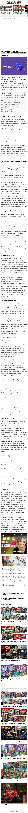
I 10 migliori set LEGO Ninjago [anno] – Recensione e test (18, 13)
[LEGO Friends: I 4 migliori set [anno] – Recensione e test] (14, 670)
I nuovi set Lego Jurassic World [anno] (9, 781)
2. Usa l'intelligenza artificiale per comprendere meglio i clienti (13, 98)
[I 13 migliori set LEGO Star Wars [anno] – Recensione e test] (6, 8)
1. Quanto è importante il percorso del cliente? (13, 95)
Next (27, 11)
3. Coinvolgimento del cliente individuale (12, 100)
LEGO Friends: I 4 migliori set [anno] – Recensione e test (13, 679)
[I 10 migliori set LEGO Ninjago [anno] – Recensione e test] (19, 8)
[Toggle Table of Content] (24, 93)
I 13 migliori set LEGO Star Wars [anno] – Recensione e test (5, 13)
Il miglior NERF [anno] (5, 805)
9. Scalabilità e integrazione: (9, 111)
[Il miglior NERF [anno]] (14, 793)
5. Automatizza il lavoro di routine (10, 104)
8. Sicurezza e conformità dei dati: (10, 109)
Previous (0, 11)
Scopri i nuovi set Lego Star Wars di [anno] (11, 661)
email (2, 321)
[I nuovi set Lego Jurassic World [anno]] (14, 769)
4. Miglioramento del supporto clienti (11, 102)
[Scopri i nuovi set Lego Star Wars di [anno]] (14, 652)
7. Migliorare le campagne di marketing (11, 108)
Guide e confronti (4, 619)
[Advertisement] (14, 34)
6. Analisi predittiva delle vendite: (10, 106)
